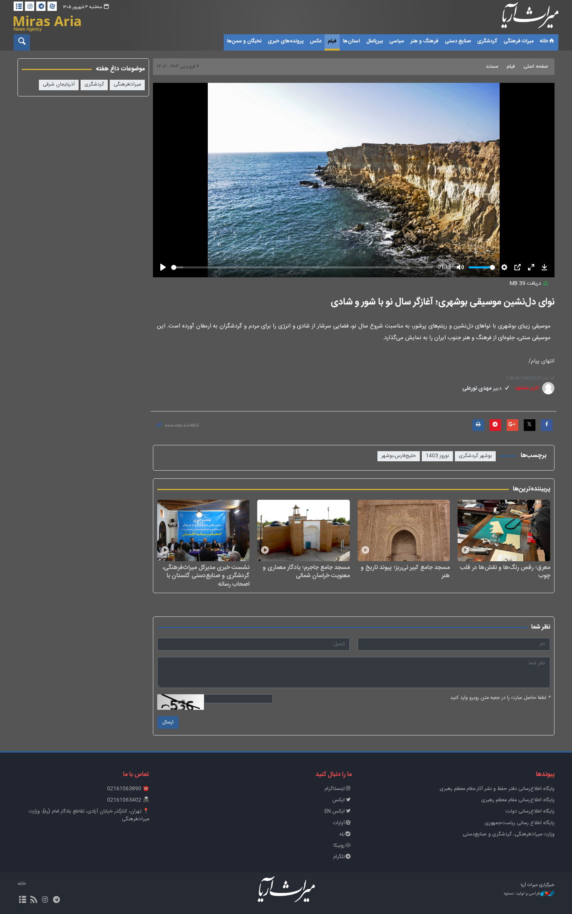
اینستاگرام (335, 789)
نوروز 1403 (437, 456)
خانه (544, 41)
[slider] (302, 267)
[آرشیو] (18, 6)
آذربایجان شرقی (59, 85)
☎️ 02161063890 (128, 789)
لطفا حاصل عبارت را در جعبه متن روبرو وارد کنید (500, 698)
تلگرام (339, 857)
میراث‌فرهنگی (127, 85)
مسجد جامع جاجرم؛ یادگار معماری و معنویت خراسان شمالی (306, 571)
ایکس (338, 800)
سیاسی (396, 41)
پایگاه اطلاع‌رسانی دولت (529, 811)
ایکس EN (335, 811)
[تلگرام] (41, 6)
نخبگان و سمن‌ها (244, 41)
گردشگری (487, 41)
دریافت (526, 284)
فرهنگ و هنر (425, 41)
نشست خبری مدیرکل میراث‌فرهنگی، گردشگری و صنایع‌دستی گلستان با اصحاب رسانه (206, 576)
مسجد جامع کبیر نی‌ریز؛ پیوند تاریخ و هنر (405, 571)
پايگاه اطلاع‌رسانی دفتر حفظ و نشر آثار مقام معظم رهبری (497, 789)
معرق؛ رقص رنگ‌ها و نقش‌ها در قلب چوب (505, 571)
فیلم (332, 41)
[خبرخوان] (34, 900)
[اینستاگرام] (29, 6)
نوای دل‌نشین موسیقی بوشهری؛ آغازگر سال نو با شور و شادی (442, 302)
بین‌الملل (374, 41)
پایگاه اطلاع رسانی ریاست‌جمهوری (519, 823)
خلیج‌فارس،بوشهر (398, 456)
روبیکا (339, 846)
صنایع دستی (458, 41)
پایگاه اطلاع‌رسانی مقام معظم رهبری (517, 800)
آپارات (339, 823)
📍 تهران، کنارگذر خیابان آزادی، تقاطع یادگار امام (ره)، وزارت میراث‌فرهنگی (89, 815)
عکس (315, 41)
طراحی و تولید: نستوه (522, 894)
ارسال (168, 722)
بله (342, 834)
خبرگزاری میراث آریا (519, 18)
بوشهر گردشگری (475, 456)
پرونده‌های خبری (286, 41)
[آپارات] (52, 6)
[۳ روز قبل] (504, 530)
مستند (492, 67)
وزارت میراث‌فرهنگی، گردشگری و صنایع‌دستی (508, 834)
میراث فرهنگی (518, 41)
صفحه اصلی (535, 67)
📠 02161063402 (128, 800)
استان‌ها (351, 41)
